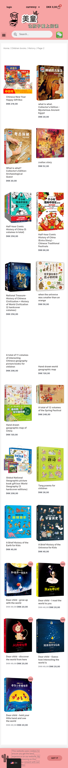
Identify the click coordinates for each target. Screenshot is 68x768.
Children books (18, 48)
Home (6, 48)
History (31, 48)
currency (31, 7)
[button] (3, 35)
